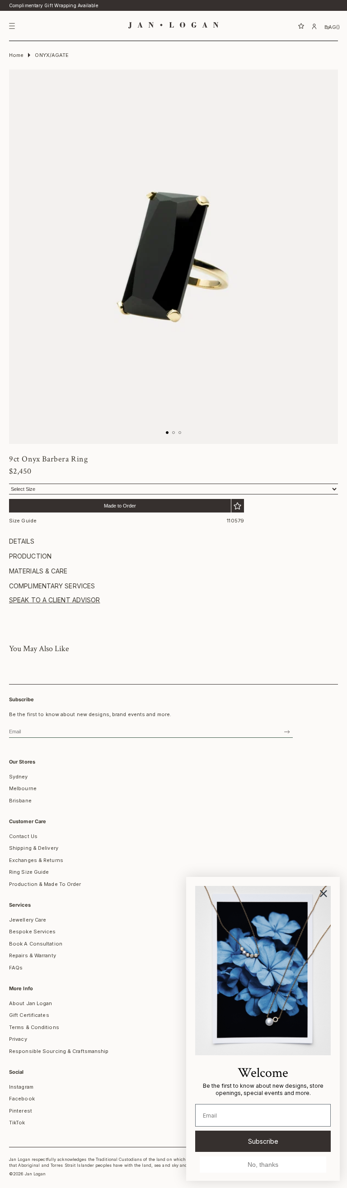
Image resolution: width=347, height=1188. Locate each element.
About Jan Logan (30, 1003)
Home (16, 55)
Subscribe (263, 1141)
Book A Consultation (35, 944)
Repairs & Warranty (32, 955)
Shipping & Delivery (33, 848)
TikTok (17, 1122)
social (16, 1072)
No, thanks (263, 1164)
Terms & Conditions (34, 1027)
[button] (291, 26)
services (20, 905)
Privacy (18, 1039)
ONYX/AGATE (52, 55)
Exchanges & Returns (36, 860)
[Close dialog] (323, 893)
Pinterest (20, 1111)
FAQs (16, 967)
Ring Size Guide (29, 872)
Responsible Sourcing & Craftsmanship (59, 1051)
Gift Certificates (29, 1015)
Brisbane (20, 800)
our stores (22, 762)
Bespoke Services (32, 931)
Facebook (22, 1098)
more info (21, 988)
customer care (27, 821)
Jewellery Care (27, 920)
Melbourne (23, 788)
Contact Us (23, 836)
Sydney (18, 776)
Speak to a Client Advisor (54, 600)
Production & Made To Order (45, 884)
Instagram (21, 1087)
